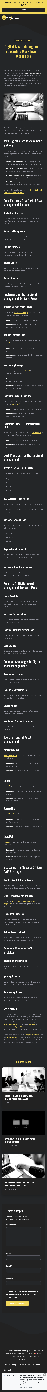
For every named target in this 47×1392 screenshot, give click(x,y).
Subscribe (23, 9)
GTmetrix (15, 901)
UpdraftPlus (24, 371)
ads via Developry (26, 1387)
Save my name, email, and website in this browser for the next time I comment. (24, 1294)
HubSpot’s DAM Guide (32, 1035)
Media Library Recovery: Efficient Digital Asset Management (21, 1097)
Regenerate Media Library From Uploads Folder (20, 1141)
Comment (11, 1225)
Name (9, 1253)
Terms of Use (24, 1365)
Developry (24, 1359)
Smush (6, 343)
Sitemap (36, 1365)
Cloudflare (35, 432)
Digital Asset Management (23, 41)
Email (9, 1266)
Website (9, 1279)
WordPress (19, 1353)
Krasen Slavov (31, 61)
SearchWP (15, 404)
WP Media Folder (20, 312)
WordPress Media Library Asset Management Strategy (20, 1184)
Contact (7, 1370)
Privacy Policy (10, 1365)
